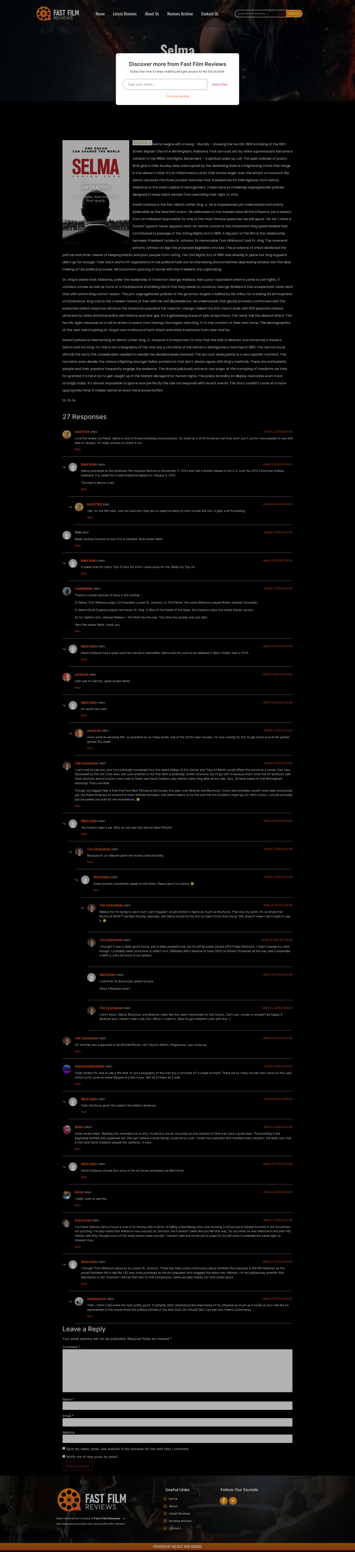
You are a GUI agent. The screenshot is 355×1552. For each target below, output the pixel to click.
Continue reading (177, 96)
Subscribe (219, 84)
